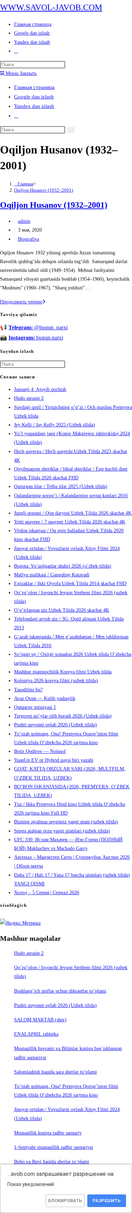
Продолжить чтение (22, 301)
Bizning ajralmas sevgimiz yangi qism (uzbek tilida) (66, 821)
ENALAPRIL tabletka (36, 1034)
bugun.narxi (35, 338)
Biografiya (28, 239)
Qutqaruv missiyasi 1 (35, 707)
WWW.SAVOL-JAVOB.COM (51, 7)
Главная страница (34, 87)
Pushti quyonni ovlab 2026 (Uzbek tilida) (55, 724)
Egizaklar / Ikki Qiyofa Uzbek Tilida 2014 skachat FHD (70, 583)
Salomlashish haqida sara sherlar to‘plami (55, 1072)
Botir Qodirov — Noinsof (40, 751)
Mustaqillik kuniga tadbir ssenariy (48, 1133)
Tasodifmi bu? (28, 689)
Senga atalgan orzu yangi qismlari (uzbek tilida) (62, 831)
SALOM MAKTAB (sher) (40, 1019)
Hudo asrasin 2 (29, 398)
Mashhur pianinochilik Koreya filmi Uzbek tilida (63, 671)
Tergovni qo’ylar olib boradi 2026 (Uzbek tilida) (63, 716)
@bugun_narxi (38, 327)
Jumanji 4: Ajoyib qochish (40, 389)
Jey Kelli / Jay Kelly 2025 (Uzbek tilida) (54, 424)
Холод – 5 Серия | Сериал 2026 (46, 892)
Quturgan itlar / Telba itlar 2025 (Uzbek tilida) (60, 486)
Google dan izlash (34, 97)
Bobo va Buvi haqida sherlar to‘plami (51, 1161)
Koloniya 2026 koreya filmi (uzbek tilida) (56, 680)
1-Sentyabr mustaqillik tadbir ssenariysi (53, 1147)
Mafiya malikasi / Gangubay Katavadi (51, 574)
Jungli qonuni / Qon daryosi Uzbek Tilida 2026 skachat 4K (73, 513)
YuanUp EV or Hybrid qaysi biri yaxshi (53, 760)
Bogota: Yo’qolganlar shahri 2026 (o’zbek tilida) (62, 566)
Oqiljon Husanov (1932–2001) (43, 190)
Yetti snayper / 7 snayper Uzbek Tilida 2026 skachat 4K (69, 522)
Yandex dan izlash (34, 106)
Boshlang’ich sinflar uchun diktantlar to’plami (60, 991)
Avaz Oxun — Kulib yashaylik (44, 698)
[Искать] (71, 129)
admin (24, 221)
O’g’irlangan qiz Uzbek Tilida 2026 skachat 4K (61, 610)
